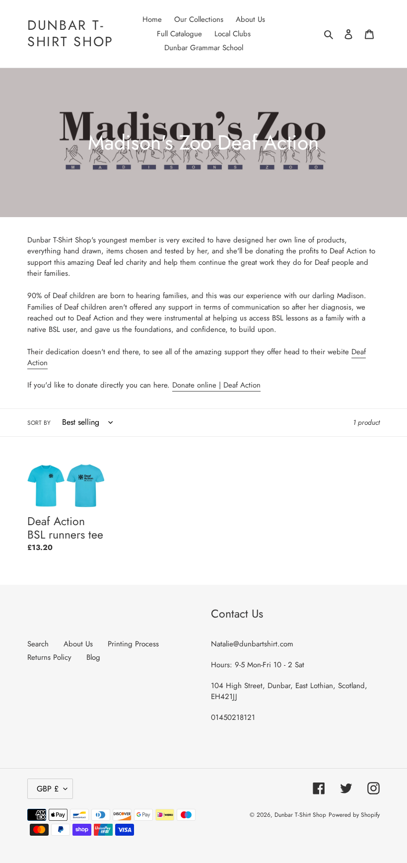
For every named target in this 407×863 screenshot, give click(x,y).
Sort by (39, 422)
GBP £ (48, 788)
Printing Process (133, 643)
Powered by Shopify (354, 814)
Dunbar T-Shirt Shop (70, 33)
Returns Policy (49, 657)
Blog (93, 657)
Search (38, 643)
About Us (78, 643)
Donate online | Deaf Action (216, 385)
